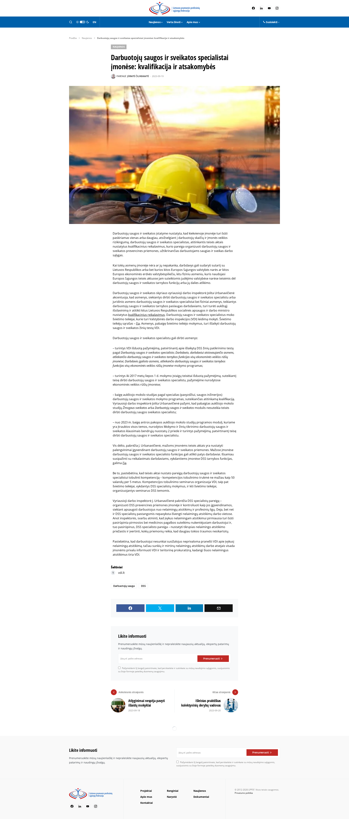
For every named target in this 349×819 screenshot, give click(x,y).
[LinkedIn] (261, 8)
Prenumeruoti (211, 658)
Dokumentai (201, 796)
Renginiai (172, 790)
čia (138, 323)
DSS (143, 586)
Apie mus (146, 796)
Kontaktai (146, 802)
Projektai (146, 790)
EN (94, 22)
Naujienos (87, 38)
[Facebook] (253, 8)
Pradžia (73, 38)
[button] (70, 22)
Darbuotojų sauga (124, 586)
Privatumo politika (244, 792)
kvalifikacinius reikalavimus (146, 315)
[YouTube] (269, 8)
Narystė (172, 796)
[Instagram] (277, 8)
